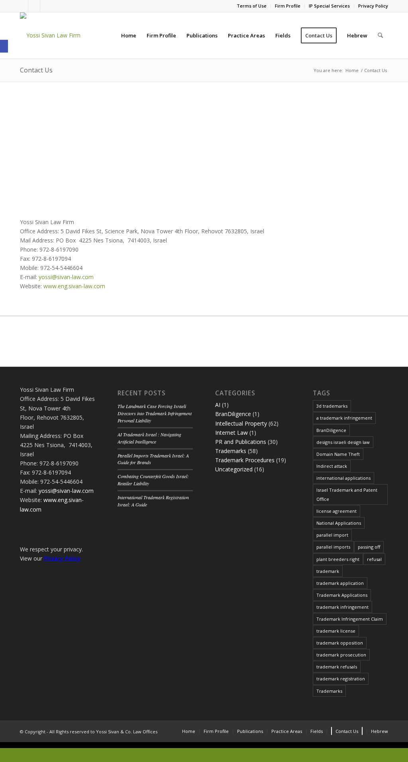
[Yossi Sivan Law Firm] (50, 35)
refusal (374, 559)
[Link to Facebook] (22, 6)
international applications (343, 478)
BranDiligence (233, 414)
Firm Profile (287, 6)
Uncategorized (234, 469)
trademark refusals (336, 667)
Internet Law (231, 432)
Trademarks (230, 451)
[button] (4, 46)
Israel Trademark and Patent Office (346, 494)
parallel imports (333, 547)
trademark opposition (339, 643)
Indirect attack (331, 466)
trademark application (340, 583)
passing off (369, 547)
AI (217, 404)
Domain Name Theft (338, 454)
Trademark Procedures (245, 460)
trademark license (335, 631)
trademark (327, 571)
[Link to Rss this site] (46, 6)
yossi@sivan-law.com (66, 277)
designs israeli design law (343, 442)
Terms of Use (252, 6)
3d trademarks (331, 406)
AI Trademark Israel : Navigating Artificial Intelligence (149, 438)
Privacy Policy (373, 6)
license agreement (336, 511)
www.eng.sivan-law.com (74, 286)
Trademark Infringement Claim (349, 619)
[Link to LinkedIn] (34, 6)
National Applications (338, 523)
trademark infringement (342, 607)
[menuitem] (252, 6)
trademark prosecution (341, 655)
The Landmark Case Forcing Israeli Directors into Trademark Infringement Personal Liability (155, 413)
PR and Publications (240, 441)
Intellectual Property (241, 423)
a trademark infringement (344, 418)
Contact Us (36, 70)
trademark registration (340, 679)
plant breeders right (337, 559)
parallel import (332, 535)
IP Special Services (329, 6)
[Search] (380, 35)
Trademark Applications (341, 595)
